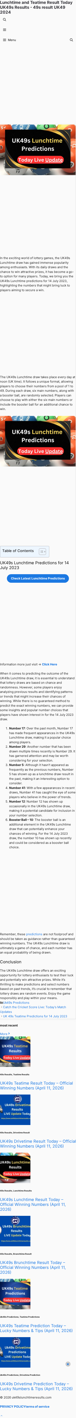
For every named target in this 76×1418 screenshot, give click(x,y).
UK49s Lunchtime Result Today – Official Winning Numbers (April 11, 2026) (33, 1204)
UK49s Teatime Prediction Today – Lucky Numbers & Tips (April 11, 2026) (36, 1328)
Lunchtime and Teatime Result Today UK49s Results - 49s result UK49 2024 (36, 7)
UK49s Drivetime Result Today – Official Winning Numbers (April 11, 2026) (38, 1144)
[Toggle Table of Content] (40, 551)
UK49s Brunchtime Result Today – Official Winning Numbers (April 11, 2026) (33, 1267)
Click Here (49, 664)
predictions (34, 934)
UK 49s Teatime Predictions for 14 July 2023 (35, 1016)
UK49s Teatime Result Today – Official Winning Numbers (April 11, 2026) (36, 1085)
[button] (4, 20)
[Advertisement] (38, 85)
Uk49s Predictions (16, 1003)
